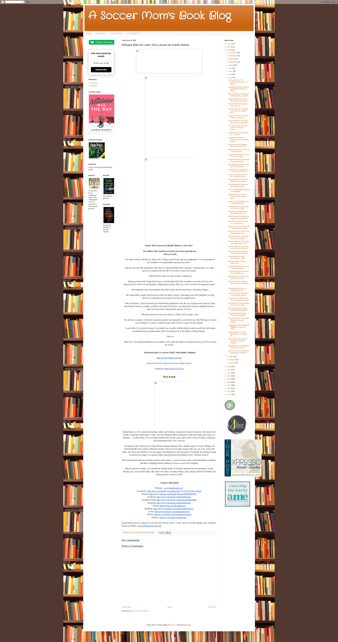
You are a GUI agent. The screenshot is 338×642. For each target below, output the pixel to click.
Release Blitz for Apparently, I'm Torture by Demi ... (238, 207)
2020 (229, 376)
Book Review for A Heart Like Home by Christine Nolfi (238, 217)
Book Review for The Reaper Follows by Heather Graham (238, 320)
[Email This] (159, 532)
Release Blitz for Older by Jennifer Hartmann (237, 289)
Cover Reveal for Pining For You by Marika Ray (238, 272)
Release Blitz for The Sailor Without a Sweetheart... (238, 180)
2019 (229, 379)
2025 (229, 47)
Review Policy (117, 33)
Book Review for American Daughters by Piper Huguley (237, 341)
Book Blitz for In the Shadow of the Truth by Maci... (238, 277)
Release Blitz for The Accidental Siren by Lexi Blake (238, 82)
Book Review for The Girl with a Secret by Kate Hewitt (239, 227)
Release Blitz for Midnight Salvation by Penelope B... (238, 309)
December (233, 53)
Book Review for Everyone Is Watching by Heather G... (238, 352)
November (233, 56)
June (231, 71)
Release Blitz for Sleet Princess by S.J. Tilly (236, 257)
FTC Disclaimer (132, 33)
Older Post (212, 607)
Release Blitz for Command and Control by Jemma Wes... (238, 111)
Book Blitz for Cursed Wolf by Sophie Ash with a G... (238, 347)
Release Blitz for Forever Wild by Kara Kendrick (237, 314)
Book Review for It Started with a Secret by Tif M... (237, 145)
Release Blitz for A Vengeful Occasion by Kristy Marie (238, 122)
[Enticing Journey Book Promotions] (237, 434)
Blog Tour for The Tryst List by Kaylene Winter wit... (239, 232)
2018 (229, 382)
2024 (229, 50)
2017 (229, 385)
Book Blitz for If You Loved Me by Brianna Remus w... (238, 100)
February (232, 360)
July (230, 68)
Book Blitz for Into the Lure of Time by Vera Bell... (238, 155)
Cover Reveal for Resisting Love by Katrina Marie (238, 294)
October (232, 59)
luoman (173, 625)
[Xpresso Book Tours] (243, 476)
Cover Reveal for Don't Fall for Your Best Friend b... (238, 175)
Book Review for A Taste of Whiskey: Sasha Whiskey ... (238, 283)
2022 (229, 370)
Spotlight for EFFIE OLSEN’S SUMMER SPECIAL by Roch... (238, 89)
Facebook (94, 83)
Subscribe (101, 69)
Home (88, 33)
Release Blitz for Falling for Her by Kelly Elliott (238, 185)
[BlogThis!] (162, 532)
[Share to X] (164, 532)
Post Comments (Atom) (140, 611)
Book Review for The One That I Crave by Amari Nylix (237, 196)
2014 (229, 394)
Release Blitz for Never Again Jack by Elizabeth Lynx (238, 242)
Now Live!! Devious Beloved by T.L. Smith (238, 134)
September (233, 62)
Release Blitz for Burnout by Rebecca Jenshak (238, 117)
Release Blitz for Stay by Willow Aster (237, 262)
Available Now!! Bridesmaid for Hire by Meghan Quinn (238, 299)
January (232, 363)
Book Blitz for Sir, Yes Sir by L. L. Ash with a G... (238, 222)
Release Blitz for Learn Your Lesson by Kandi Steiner (238, 247)
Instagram (94, 86)
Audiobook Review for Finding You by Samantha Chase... (238, 140)
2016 (229, 388)
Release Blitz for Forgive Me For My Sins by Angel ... (238, 237)
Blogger (188, 625)
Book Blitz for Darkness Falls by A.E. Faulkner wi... (238, 165)
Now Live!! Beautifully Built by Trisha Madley (239, 190)
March (231, 357)
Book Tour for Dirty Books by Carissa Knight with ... (238, 202)
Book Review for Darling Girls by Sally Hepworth (239, 160)
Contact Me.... (101, 33)
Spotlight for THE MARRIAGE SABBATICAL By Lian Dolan (238, 327)
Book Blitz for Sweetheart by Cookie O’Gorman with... (238, 170)
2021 (229, 373)
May (230, 74)
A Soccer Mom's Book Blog (159, 15)
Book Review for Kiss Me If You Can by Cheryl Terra (238, 252)
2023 (229, 367)
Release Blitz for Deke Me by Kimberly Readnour (238, 267)
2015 (229, 391)
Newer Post (126, 607)
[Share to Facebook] (167, 532)
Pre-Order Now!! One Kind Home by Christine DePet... (237, 128)
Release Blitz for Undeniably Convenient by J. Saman (238, 95)
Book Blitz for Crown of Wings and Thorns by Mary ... (239, 304)
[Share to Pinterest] (169, 532)
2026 (229, 44)
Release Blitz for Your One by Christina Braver (238, 150)
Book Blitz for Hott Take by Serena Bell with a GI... (237, 212)
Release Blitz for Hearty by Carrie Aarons (237, 105)
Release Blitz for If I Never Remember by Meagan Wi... (237, 334)
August (231, 65)
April (231, 77)
